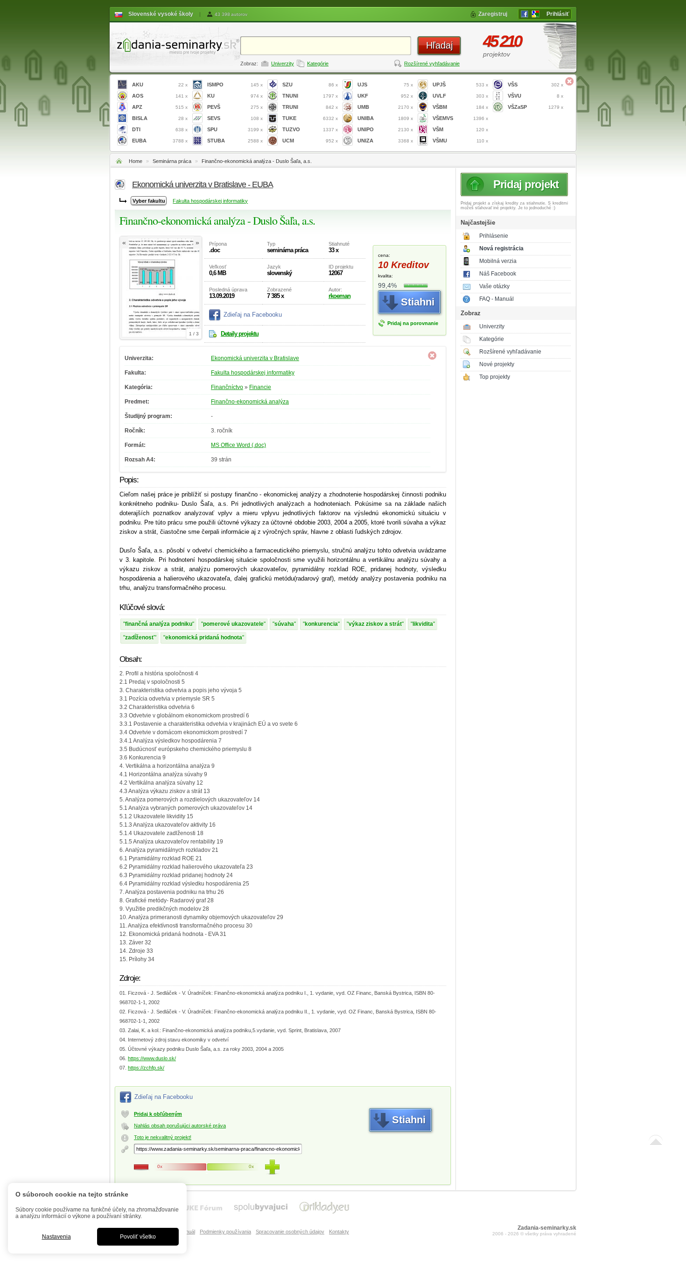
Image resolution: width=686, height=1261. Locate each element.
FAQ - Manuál (496, 299)
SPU (235, 129)
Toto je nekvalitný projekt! (162, 1137)
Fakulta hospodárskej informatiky (210, 201)
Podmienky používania (225, 1231)
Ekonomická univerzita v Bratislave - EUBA (202, 184)
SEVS (235, 118)
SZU (310, 84)
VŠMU (460, 140)
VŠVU (535, 96)
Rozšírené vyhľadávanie (432, 63)
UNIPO (385, 129)
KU (235, 96)
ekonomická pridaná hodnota (203, 637)
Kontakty (339, 1231)
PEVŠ (235, 107)
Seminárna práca (172, 161)
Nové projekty (496, 364)
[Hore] (656, 1142)
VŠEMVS (460, 118)
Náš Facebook (497, 273)
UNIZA (385, 140)
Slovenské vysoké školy (160, 14)
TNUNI (310, 96)
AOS (160, 96)
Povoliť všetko (138, 1236)
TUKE (310, 118)
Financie (260, 387)
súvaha (284, 624)
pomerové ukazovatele (233, 624)
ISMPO (235, 84)
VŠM (460, 129)
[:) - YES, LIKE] (272, 1167)
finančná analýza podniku (158, 624)
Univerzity (282, 63)
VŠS (535, 84)
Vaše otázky (494, 286)
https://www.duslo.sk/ (152, 1058)
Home (135, 161)
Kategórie (318, 63)
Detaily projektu (240, 333)
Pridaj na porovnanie (412, 323)
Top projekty (494, 377)
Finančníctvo (227, 387)
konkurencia (321, 624)
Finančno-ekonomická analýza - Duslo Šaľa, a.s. (257, 161)
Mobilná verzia (498, 261)
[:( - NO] (141, 1167)
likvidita (423, 624)
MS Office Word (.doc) (238, 445)
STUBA (235, 140)
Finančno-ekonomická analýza (250, 401)
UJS (385, 84)
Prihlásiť (557, 14)
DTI (160, 129)
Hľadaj (439, 45)
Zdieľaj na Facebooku (253, 314)
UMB (385, 107)
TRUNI (310, 107)
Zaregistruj (492, 14)
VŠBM (460, 107)
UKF (385, 96)
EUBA (160, 140)
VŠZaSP (535, 107)
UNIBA (385, 118)
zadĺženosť (139, 637)
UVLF (460, 96)
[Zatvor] (569, 81)
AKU (160, 84)
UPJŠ (460, 84)
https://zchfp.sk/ (146, 1067)
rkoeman (339, 295)
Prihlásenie (493, 236)
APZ (160, 107)
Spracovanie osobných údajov (290, 1231)
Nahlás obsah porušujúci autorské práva (180, 1125)
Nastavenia (56, 1236)
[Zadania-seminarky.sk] (175, 44)
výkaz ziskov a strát (375, 624)
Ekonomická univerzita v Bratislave (255, 358)
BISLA (160, 118)
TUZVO (310, 129)
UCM (310, 140)
